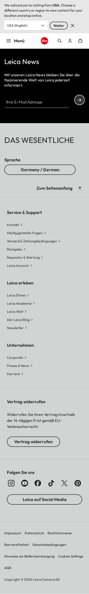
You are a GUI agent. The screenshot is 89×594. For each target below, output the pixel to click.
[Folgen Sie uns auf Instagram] (11, 483)
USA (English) (17, 25)
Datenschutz (34, 533)
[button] (80, 188)
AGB (7, 568)
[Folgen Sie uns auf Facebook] (37, 483)
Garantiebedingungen (49, 544)
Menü (19, 40)
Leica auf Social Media (45, 499)
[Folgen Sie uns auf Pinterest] (77, 483)
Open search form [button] (59, 41)
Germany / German (40, 169)
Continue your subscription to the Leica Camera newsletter (79, 100)
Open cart (80, 41)
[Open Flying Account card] (70, 41)
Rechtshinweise (60, 533)
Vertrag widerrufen (33, 441)
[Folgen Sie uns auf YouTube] (24, 483)
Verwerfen (72, 25)
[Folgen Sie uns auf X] (64, 483)
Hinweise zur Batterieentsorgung (29, 556)
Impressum (12, 533)
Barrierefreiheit (16, 544)
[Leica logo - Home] (44, 41)
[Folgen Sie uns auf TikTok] (51, 483)
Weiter (58, 25)
